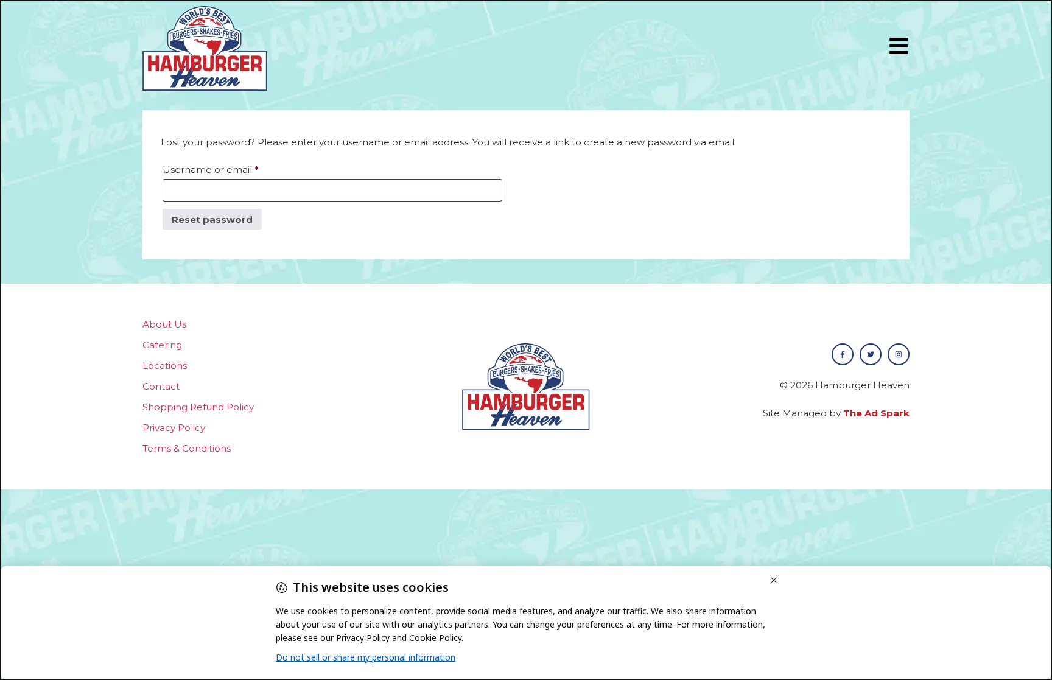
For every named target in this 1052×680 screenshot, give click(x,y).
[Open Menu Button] (899, 46)
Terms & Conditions (186, 448)
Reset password (212, 219)
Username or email (232, 168)
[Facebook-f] (843, 354)
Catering (162, 345)
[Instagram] (899, 354)
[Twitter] (871, 354)
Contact (161, 386)
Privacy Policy (173, 427)
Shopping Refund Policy (198, 407)
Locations (164, 365)
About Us (164, 324)
